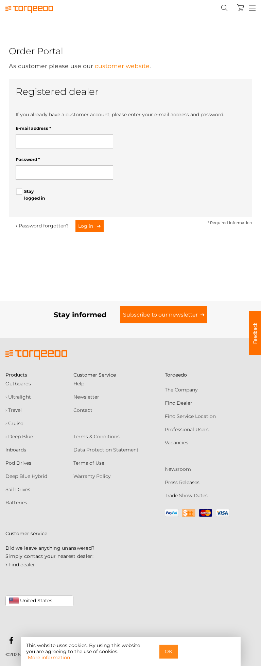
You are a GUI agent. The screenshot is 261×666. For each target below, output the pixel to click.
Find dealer (20, 565)
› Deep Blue (19, 436)
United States (35, 601)
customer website (122, 65)
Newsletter (86, 397)
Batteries (16, 503)
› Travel (13, 410)
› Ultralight (18, 397)
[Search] (224, 7)
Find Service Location (190, 416)
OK (168, 651)
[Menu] (252, 8)
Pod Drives (18, 463)
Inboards (15, 450)
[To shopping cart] (240, 7)
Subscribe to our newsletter (160, 314)
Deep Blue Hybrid (26, 476)
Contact (82, 410)
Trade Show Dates (186, 495)
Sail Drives (17, 489)
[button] (255, 333)
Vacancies (176, 443)
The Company (181, 390)
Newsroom (178, 469)
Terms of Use (88, 463)
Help (78, 384)
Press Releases (182, 482)
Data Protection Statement (106, 450)
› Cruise (14, 423)
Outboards (18, 384)
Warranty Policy (91, 476)
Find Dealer (178, 403)
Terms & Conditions (96, 436)
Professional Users (187, 429)
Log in (86, 226)
